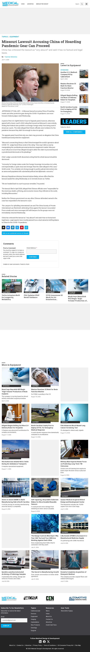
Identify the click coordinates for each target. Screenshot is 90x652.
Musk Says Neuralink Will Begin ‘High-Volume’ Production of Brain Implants (77, 298)
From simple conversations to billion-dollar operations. (45, 575)
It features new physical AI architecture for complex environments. (15, 431)
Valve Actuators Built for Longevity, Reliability (11, 297)
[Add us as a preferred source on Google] (26, 227)
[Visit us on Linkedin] (40, 641)
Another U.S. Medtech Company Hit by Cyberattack (69, 74)
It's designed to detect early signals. (72, 430)
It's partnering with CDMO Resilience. (72, 540)
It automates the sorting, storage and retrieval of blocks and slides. (13, 578)
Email (2, 616)
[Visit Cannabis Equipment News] (50, 598)
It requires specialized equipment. (13, 466)
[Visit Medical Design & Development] (9, 598)
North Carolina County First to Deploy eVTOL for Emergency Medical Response (69, 109)
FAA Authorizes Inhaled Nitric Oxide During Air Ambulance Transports (15, 463)
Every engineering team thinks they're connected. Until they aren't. (43, 544)
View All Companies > (74, 132)
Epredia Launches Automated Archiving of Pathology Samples (14, 573)
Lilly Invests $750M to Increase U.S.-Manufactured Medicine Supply (74, 537)
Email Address (32, 248)
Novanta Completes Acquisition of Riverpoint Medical (73, 573)
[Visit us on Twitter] (48, 641)
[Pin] (22, 227)
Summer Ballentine (11, 57)
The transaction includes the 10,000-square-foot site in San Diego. (72, 505)
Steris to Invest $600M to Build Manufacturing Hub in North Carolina (15, 501)
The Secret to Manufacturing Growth (45, 572)
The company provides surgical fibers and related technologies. (74, 578)
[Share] (8, 227)
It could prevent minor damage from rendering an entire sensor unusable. (42, 507)
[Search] (82, 4)
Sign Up (6, 626)
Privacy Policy (37, 645)
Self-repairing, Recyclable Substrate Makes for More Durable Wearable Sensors (44, 502)
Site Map (78, 645)
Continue (33, 257)
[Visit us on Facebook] (44, 641)
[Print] (3, 227)
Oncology (65, 422)
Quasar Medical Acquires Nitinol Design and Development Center (73, 501)
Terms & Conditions (50, 645)
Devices (34, 532)
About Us (12, 645)
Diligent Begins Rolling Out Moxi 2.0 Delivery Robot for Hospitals (69, 97)
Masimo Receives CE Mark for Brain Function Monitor (68, 86)
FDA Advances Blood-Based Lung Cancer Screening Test (73, 427)
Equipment (14, 37)
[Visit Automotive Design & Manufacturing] (77, 598)
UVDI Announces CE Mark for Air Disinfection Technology (54, 297)
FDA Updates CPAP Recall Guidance (31, 296)
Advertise (28, 645)
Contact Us (20, 645)
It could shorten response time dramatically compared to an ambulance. (45, 433)
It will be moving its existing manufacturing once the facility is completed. (15, 505)
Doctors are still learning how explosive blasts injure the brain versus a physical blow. (73, 470)
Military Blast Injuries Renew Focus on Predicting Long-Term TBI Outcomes (74, 464)
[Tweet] (17, 227)
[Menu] (86, 4)
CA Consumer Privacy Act (65, 645)
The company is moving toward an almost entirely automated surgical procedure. (15, 397)
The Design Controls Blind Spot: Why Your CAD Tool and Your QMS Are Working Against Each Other (44, 538)
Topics (5, 37)
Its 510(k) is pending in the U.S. (41, 394)
